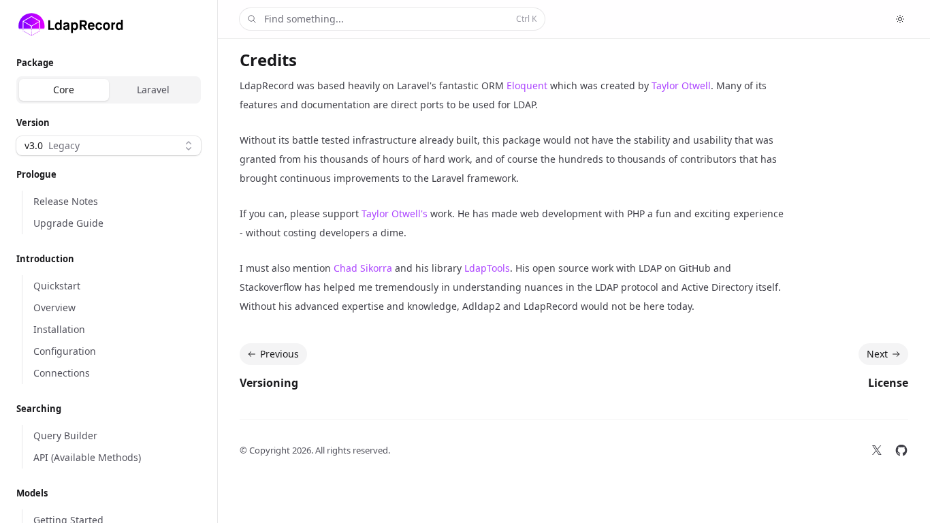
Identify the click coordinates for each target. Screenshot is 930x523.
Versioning (269, 382)
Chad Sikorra (363, 268)
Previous (279, 353)
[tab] (64, 90)
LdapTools (487, 268)
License (888, 382)
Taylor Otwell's (395, 213)
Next (877, 353)
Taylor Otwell (681, 85)
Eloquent (527, 85)
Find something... (400, 18)
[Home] (70, 24)
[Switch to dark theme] (900, 19)
